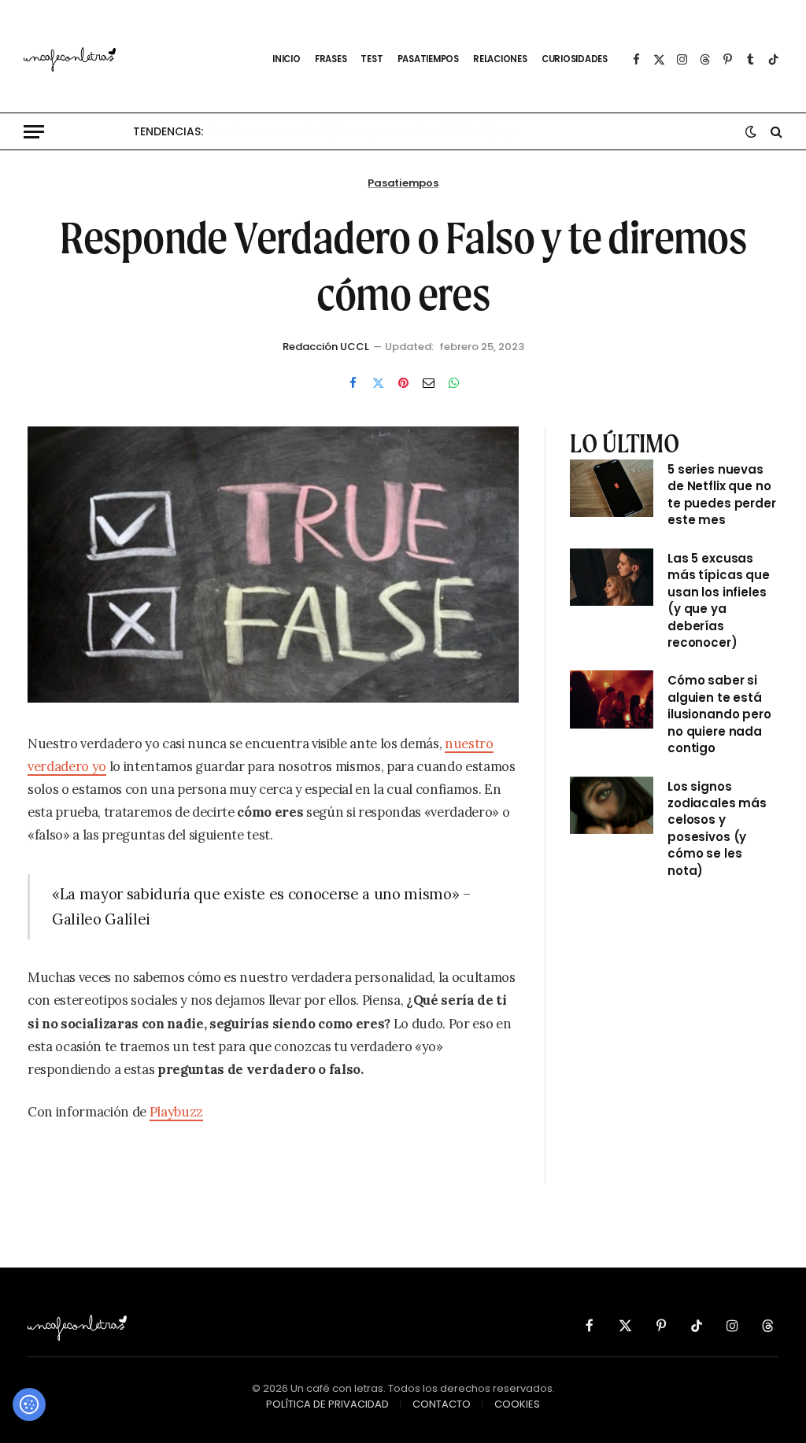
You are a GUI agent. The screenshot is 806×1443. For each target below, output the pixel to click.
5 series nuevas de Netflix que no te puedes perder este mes (721, 494)
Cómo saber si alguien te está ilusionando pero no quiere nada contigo (719, 714)
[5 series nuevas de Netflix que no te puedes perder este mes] (611, 488)
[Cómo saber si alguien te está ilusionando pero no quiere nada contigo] (611, 699)
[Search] (774, 131)
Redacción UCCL (326, 346)
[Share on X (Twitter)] (378, 382)
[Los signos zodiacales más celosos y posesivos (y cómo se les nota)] (611, 805)
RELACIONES (500, 59)
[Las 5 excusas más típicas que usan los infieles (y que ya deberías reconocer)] (611, 577)
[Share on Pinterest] (403, 382)
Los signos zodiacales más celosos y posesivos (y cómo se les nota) (717, 828)
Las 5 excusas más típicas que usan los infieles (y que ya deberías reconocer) (368, 131)
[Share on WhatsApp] (453, 382)
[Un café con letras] (138, 59)
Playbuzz (176, 1111)
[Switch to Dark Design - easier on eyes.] (750, 131)
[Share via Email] (428, 382)
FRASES (331, 59)
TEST (371, 59)
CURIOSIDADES (575, 59)
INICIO (286, 59)
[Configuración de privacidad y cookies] (29, 1404)
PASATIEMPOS (428, 59)
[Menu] (34, 131)
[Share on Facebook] (352, 382)
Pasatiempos (403, 182)
